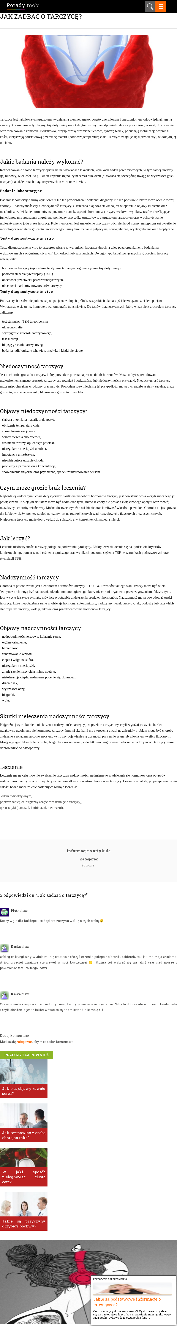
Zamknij (173, 1278)
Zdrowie (88, 865)
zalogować (24, 1042)
